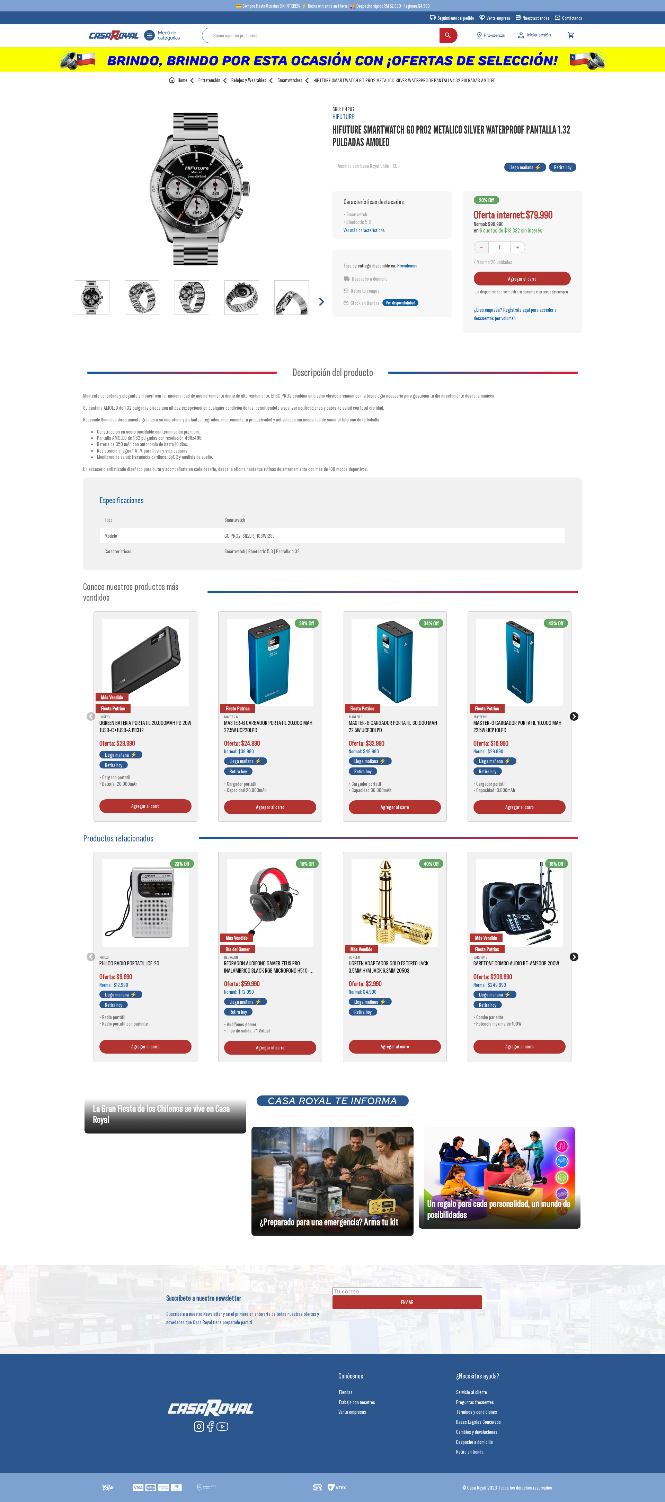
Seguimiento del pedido (456, 18)
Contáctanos (572, 18)
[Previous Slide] (91, 716)
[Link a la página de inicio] (179, 80)
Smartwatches (289, 80)
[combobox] (330, 35)
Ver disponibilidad (400, 303)
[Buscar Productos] (448, 35)
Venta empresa (498, 18)
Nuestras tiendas (536, 18)
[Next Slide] (574, 716)
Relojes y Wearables (248, 80)
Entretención (209, 80)
